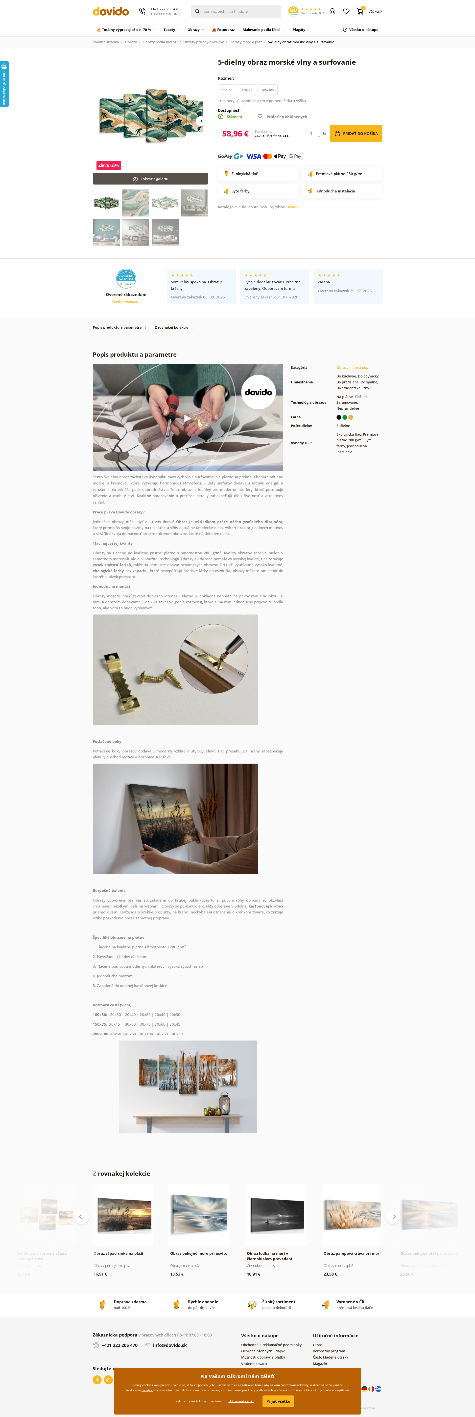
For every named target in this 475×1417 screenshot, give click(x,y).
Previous (81, 1216)
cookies (147, 1390)
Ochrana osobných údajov (263, 1351)
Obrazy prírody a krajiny (203, 42)
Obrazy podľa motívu (160, 42)
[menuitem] (126, 29)
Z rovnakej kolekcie (171, 327)
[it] (371, 1388)
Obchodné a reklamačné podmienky (271, 1344)
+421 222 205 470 (119, 1345)
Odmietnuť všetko (241, 1401)
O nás (318, 1344)
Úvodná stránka (106, 42)
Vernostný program (329, 1351)
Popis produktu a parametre (117, 327)
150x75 (247, 90)
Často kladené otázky (330, 1357)
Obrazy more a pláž (246, 42)
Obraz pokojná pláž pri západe (428, 1253)
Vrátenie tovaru (254, 1363)
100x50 (227, 90)
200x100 (267, 90)
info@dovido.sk (169, 1345)
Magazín (320, 1363)
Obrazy (131, 42)
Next (201, 121)
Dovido (292, 206)
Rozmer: (226, 78)
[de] (364, 1388)
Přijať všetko (278, 1401)
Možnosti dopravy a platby (263, 1357)
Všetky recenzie (125, 301)
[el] (378, 1388)
